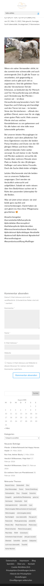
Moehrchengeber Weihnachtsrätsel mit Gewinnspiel (20, 509)
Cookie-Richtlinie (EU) (20, 567)
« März (7, 428)
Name (7, 333)
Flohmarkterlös (9, 493)
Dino (27, 485)
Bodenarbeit (20, 485)
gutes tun (35, 497)
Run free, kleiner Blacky (13, 455)
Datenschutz (11, 561)
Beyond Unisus (9, 485)
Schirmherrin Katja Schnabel (13, 536)
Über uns (21, 564)
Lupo (30, 505)
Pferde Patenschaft (21, 525)
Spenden (10, 564)
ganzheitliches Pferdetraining (22, 497)
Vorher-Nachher (10, 548)
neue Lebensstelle (21, 517)
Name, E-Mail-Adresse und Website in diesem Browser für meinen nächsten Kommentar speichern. (20, 366)
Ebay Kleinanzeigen (11, 489)
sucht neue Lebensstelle (12, 544)
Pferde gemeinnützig (21, 521)
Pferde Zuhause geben (24, 529)
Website (7, 353)
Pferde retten (33, 525)
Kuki (25, 501)
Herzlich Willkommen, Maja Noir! (17, 458)
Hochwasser (9, 501)
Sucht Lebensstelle (10, 24)
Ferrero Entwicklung (31, 489)
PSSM (16, 533)
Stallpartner (32, 540)
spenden (24, 540)
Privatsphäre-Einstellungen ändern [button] (21, 570)
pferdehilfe (32, 521)
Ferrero (21, 489)
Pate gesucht (26, 21)
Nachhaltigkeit (9, 517)
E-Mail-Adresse (11, 343)
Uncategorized (23, 24)
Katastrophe (18, 501)
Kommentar (9, 308)
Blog (34, 561)
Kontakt (31, 564)
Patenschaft (8, 521)
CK (8, 21)
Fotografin (8, 497)
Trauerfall (24, 544)
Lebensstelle (23, 505)
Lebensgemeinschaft (11, 505)
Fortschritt (33, 493)
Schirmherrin (24, 533)
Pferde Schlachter (10, 529)
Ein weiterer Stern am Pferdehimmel (18, 472)
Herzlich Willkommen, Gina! (15, 465)
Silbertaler (8, 540)
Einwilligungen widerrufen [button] (21, 580)
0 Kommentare (34, 24)
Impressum (24, 561)
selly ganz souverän (30, 536)
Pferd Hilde (8, 533)
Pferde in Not (9, 525)
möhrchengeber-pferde (24, 513)
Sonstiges (35, 21)
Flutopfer (24, 493)
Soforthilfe (17, 540)
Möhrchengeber (10, 513)
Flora (18, 493)
